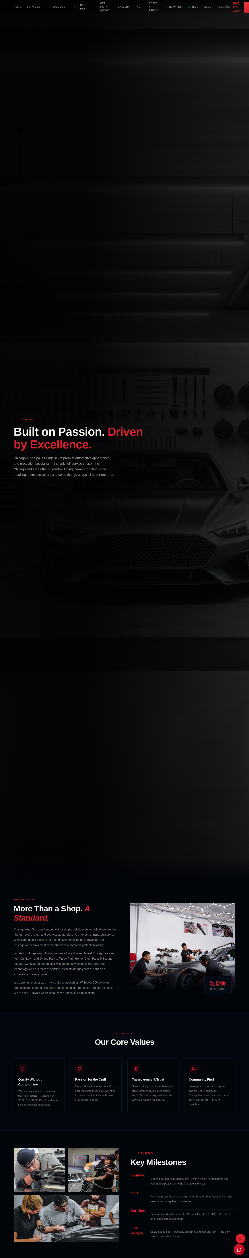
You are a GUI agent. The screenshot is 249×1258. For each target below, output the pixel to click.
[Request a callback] (240, 1238)
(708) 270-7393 (236, 7)
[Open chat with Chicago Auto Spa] (239, 1249)
